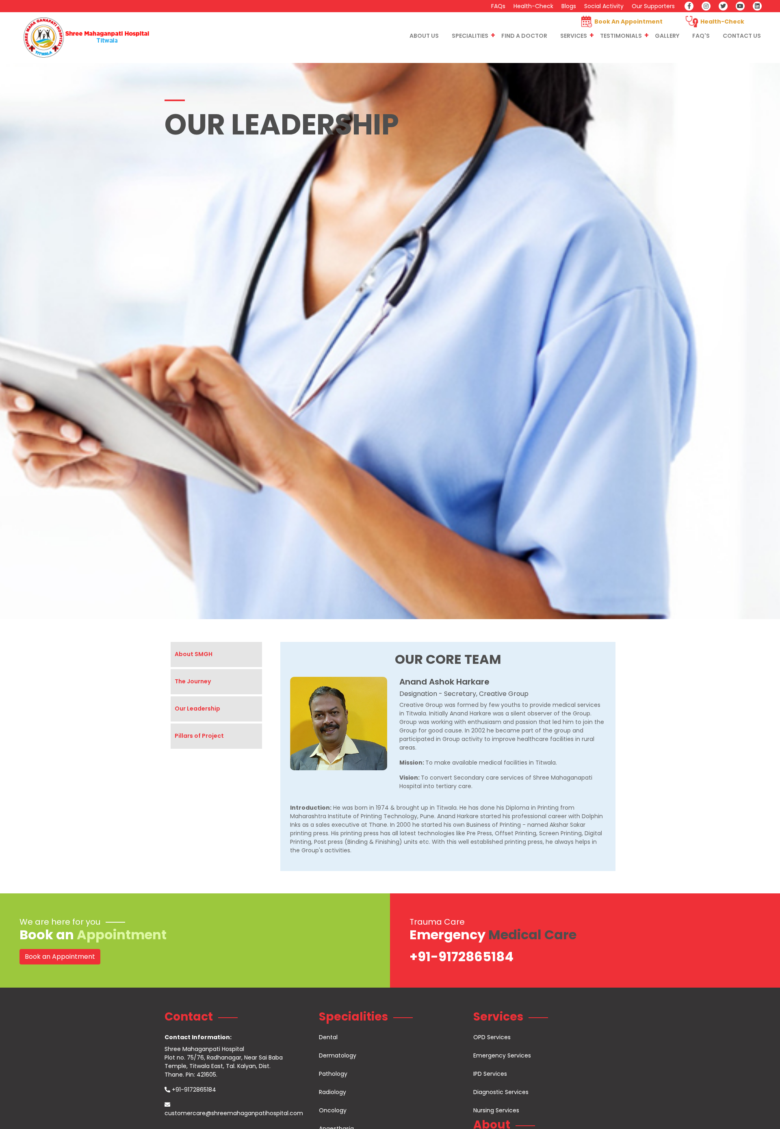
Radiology (332, 1092)
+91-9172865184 (462, 956)
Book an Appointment (60, 956)
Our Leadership (197, 708)
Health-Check (533, 6)
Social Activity (604, 6)
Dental (328, 1037)
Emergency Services (502, 1055)
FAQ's (701, 36)
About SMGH (193, 654)
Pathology (333, 1074)
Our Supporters (653, 6)
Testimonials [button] (621, 36)
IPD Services (490, 1074)
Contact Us (742, 36)
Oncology (333, 1110)
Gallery (667, 36)
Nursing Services (496, 1110)
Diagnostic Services (501, 1092)
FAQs (498, 6)
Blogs (568, 6)
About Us (424, 36)
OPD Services (492, 1037)
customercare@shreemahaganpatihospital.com (234, 1113)
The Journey (193, 681)
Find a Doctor (524, 36)
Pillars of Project (199, 736)
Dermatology (337, 1055)
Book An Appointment (628, 21)
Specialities (470, 36)
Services (573, 36)
